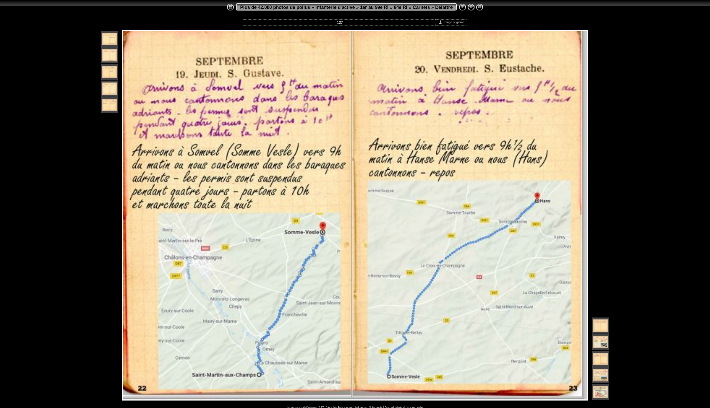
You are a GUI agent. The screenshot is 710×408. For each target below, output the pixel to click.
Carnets (421, 7)
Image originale (453, 22)
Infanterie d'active (335, 7)
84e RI (400, 7)
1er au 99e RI (374, 7)
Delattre (444, 7)
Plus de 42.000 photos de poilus (275, 7)
